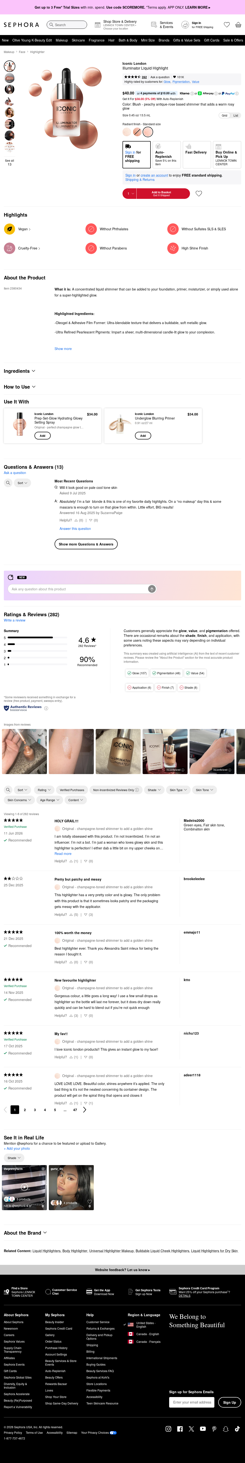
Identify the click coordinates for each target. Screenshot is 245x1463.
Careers (9, 1335)
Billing (90, 1351)
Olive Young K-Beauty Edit (32, 40)
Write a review (14, 620)
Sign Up (229, 1402)
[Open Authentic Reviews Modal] (46, 708)
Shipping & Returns (140, 179)
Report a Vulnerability (18, 1407)
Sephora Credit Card (58, 1328)
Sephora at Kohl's (97, 1377)
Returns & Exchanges (100, 1328)
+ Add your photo (17, 1148)
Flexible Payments (98, 1390)
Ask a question (160, 77)
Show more (63, 348)
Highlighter (37, 52)
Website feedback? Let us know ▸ (122, 1269)
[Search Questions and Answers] (8, 483)
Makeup (62, 40)
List (236, 115)
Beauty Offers (54, 1377)
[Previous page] (5, 1109)
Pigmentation (181, 81)
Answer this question (75, 528)
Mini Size (148, 40)
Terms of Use (34, 1432)
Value (195, 81)
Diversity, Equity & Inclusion (15, 1385)
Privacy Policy (13, 1432)
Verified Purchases (72, 790)
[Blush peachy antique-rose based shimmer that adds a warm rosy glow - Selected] (148, 132)
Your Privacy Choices (95, 1432)
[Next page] (84, 1109)
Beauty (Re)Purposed (18, 1400)
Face (22, 52)
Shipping (92, 1345)
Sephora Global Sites (18, 1377)
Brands (164, 40)
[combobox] (67, 25)
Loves (49, 1390)
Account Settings (56, 1354)
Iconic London (134, 63)
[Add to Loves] (199, 194)
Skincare (78, 40)
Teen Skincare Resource (102, 1403)
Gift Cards (211, 40)
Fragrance (97, 40)
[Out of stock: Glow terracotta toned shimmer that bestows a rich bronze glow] (137, 132)
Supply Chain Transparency (13, 1349)
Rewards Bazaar (56, 1384)
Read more (63, 853)
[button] (192, 93)
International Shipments (101, 1358)
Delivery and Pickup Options (99, 1336)
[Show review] (24, 751)
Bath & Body (128, 40)
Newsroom (11, 1328)
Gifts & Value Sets (186, 40)
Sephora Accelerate (17, 1394)
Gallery (50, 1335)
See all (9, 162)
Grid (224, 115)
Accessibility (94, 1397)
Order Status (53, 1341)
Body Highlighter (74, 1250)
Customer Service (98, 1322)
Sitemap (72, 1432)
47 (75, 1109)
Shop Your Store (56, 1397)
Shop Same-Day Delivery (61, 1403)
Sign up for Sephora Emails (191, 1392)
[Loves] (227, 24)
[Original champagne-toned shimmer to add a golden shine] (127, 132)
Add (42, 435)
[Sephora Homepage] (21, 24)
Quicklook (15, 425)
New (5, 40)
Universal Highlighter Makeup (111, 1250)
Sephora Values (14, 1341)
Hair (111, 40)
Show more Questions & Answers (86, 544)
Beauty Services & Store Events (61, 1362)
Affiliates (9, 1358)
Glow (167, 81)
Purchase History (56, 1348)
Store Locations (96, 1384)
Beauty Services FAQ (100, 1371)
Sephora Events (14, 1364)
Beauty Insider (54, 1322)
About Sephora (13, 1322)
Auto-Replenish (55, 1371)
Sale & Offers (233, 40)
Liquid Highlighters (47, 1250)
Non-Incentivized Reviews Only (113, 790)
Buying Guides (96, 1364)
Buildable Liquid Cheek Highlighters (162, 1250)
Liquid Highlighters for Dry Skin (215, 1250)
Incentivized (173, 769)
